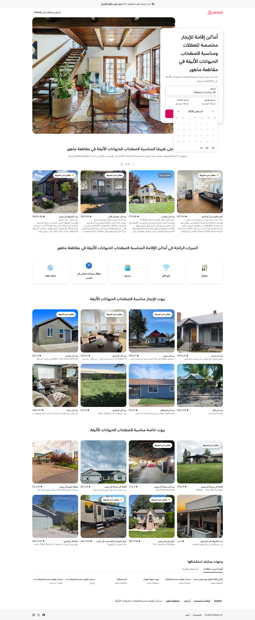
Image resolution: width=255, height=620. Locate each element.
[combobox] (192, 92)
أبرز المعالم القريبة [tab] (190, 569)
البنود (187, 615)
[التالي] (121, 164)
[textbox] (205, 104)
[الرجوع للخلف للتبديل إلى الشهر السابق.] (213, 111)
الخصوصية (197, 615)
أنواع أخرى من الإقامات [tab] (213, 569)
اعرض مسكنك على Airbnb (47, 12)
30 (207, 148)
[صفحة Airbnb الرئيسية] (215, 12)
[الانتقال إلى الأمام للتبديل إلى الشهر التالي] (178, 111)
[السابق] (133, 164)
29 (213, 148)
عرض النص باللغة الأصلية (111, 4)
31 (201, 148)
